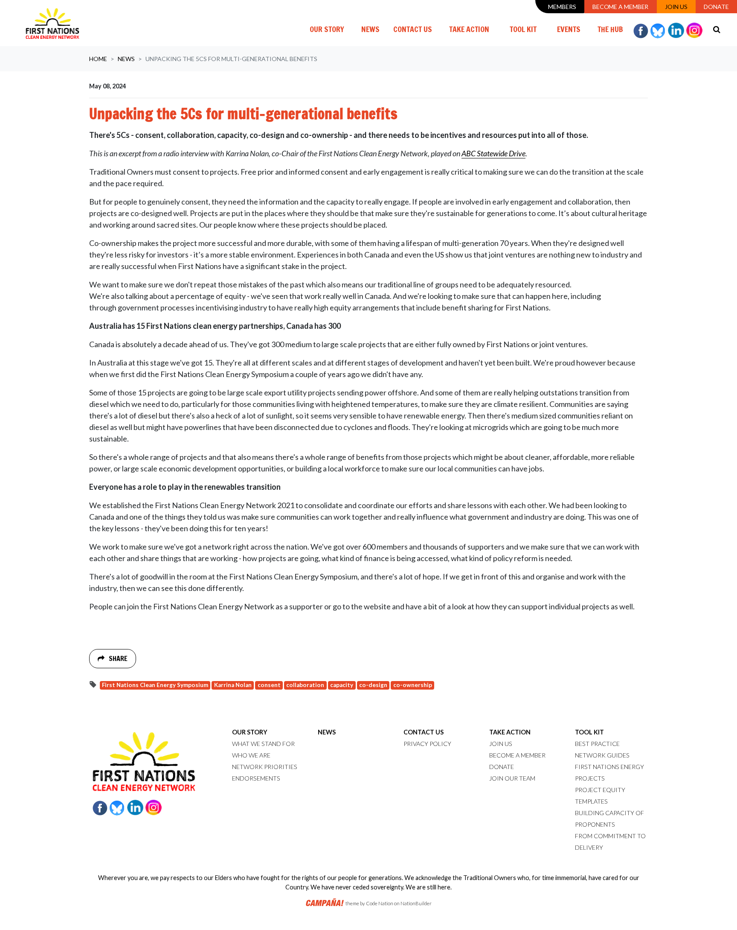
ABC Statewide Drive (493, 153)
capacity (341, 684)
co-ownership (412, 684)
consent (269, 684)
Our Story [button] (327, 29)
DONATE (501, 766)
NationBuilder (416, 903)
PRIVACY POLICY (427, 743)
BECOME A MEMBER (517, 755)
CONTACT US (423, 732)
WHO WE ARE (251, 755)
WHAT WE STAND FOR (263, 743)
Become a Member (620, 6)
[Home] (52, 23)
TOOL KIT (589, 732)
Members (562, 6)
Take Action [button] (469, 29)
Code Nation (379, 903)
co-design (373, 684)
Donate (716, 6)
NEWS (327, 732)
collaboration (305, 684)
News (373, 29)
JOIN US (500, 743)
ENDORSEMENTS (256, 778)
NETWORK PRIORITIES (264, 766)
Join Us (676, 6)
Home (98, 58)
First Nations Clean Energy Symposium (155, 684)
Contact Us (412, 29)
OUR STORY (249, 732)
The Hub (610, 29)
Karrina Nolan (233, 684)
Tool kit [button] (523, 29)
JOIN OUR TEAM (512, 778)
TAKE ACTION (510, 732)
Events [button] (568, 29)
